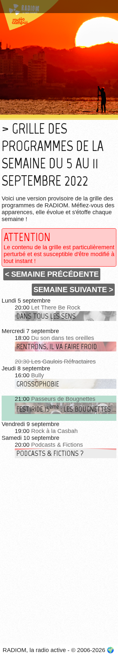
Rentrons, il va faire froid (56, 346)
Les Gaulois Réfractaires (63, 361)
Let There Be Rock (55, 307)
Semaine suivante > (73, 289)
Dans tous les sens (46, 316)
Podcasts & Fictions (57, 444)
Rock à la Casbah (54, 431)
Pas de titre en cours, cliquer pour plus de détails (55, 7)
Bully (37, 375)
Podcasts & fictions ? (50, 453)
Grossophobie (37, 383)
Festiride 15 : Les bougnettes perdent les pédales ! (66, 408)
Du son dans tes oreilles (62, 338)
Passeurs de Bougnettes (63, 399)
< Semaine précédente (52, 274)
